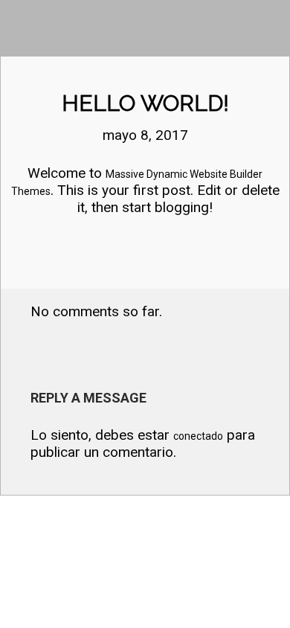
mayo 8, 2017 (145, 135)
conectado (198, 436)
